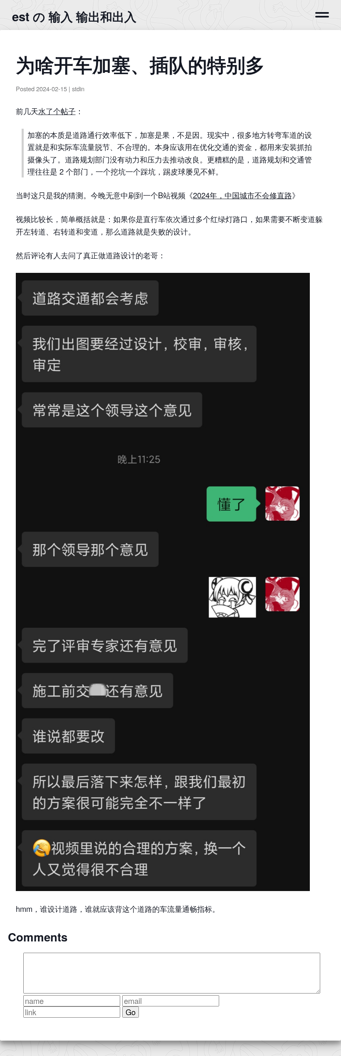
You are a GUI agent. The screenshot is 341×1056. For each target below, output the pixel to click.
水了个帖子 (57, 110)
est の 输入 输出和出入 (74, 16)
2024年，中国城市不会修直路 (242, 195)
